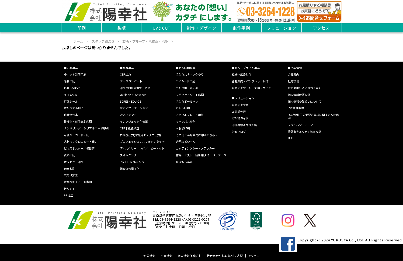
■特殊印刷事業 (185, 68)
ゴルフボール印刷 (187, 88)
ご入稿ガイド (240, 118)
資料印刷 (69, 155)
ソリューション (281, 28)
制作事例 (241, 28)
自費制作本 (71, 115)
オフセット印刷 (73, 162)
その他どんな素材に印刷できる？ (197, 135)
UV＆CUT (161, 28)
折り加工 (69, 189)
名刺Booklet (72, 88)
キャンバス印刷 (185, 121)
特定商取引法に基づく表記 (304, 88)
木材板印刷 (183, 128)
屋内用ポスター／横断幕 (79, 148)
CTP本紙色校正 (129, 128)
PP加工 (68, 195)
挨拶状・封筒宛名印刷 (78, 121)
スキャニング (128, 155)
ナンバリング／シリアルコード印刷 (86, 128)
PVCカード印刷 (185, 81)
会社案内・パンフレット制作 (250, 81)
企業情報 (166, 256)
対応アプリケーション (134, 108)
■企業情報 (295, 68)
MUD (291, 138)
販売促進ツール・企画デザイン (251, 88)
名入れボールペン (187, 101)
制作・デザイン (201, 28)
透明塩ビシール (185, 141)
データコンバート (131, 81)
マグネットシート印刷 (190, 95)
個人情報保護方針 (299, 95)
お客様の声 (239, 111)
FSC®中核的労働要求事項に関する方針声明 (313, 116)
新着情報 (149, 256)
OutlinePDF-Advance (133, 95)
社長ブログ (239, 132)
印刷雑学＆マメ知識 (244, 125)
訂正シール (71, 101)
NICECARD (70, 95)
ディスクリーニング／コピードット (142, 148)
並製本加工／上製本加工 (79, 182)
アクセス (321, 28)
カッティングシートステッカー (195, 148)
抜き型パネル (184, 162)
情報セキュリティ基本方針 (304, 131)
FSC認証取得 (296, 108)
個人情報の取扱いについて (304, 101)
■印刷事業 (71, 68)
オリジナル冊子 (73, 108)
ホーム (78, 41)
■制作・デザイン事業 (246, 68)
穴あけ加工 (71, 175)
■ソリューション (243, 98)
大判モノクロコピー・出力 (80, 141)
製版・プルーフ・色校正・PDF (145, 41)
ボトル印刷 (183, 108)
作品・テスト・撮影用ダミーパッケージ (201, 155)
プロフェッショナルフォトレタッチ (142, 141)
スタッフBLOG (103, 41)
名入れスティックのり (190, 74)
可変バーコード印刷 (76, 135)
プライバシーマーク (300, 125)
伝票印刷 (69, 169)
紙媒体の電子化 (129, 169)
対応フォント (128, 115)
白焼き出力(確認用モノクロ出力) (140, 135)
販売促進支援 (240, 105)
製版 (121, 28)
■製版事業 (127, 68)
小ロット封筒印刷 (75, 74)
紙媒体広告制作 (241, 74)
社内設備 (293, 81)
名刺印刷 (69, 81)
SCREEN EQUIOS (130, 101)
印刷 (81, 28)
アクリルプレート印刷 (190, 115)
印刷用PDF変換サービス (135, 88)
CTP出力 (125, 74)
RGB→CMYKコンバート (135, 162)
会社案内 (293, 74)
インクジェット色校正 (134, 121)
